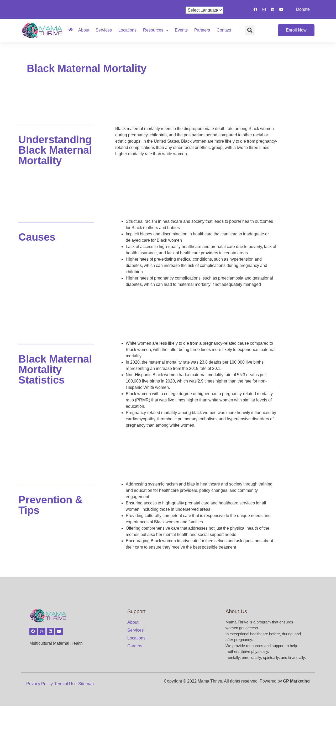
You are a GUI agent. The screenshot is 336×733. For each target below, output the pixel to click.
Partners (202, 30)
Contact (224, 30)
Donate (303, 9)
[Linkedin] (272, 9)
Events (181, 30)
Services (104, 30)
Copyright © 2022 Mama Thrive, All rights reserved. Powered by (237, 681)
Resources (153, 30)
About (83, 30)
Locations (127, 30)
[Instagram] (264, 9)
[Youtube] (281, 9)
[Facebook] (255, 9)
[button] (250, 30)
